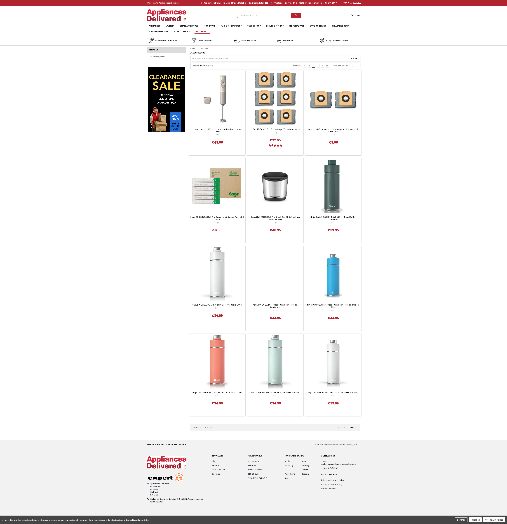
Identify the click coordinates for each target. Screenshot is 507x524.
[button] (166, 99)
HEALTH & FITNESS (275, 26)
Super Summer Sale (158, 31)
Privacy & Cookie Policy (331, 484)
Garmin (305, 469)
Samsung (289, 465)
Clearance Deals (340, 26)
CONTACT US (328, 455)
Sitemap (216, 474)
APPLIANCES (154, 26)
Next (352, 427)
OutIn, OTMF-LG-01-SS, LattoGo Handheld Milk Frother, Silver (217, 130)
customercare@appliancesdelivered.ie (338, 464)
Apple (287, 461)
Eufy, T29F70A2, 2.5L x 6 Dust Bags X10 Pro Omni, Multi (275, 129)
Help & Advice (201, 32)
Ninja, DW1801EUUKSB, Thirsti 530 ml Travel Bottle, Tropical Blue (333, 306)
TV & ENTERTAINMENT (231, 26)
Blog (176, 31)
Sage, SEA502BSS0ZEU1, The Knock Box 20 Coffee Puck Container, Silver (275, 218)
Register (357, 3)
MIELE (304, 461)
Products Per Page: (341, 65)
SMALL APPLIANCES (189, 26)
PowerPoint (290, 474)
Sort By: (195, 65)
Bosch (287, 478)
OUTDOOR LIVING (318, 26)
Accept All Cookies (494, 519)
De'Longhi (306, 465)
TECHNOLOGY (254, 26)
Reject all (475, 519)
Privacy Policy (143, 520)
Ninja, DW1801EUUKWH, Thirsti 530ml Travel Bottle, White (217, 305)
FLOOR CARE (209, 26)
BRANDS (187, 31)
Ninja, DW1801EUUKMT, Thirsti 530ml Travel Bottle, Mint (275, 393)
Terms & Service (328, 488)
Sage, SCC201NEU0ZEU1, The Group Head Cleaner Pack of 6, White (217, 218)
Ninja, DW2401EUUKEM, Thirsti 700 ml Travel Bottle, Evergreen (333, 218)
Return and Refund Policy (332, 480)
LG (286, 469)
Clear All (355, 59)
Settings (461, 519)
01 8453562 (333, 468)
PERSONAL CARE (296, 26)
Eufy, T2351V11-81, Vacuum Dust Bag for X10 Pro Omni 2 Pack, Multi (333, 130)
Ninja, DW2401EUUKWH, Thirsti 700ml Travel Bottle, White (333, 393)
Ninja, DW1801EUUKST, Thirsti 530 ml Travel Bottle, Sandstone (275, 306)
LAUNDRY (170, 26)
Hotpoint (305, 474)
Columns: (297, 65)
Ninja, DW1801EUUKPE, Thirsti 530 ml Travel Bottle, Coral (217, 393)
